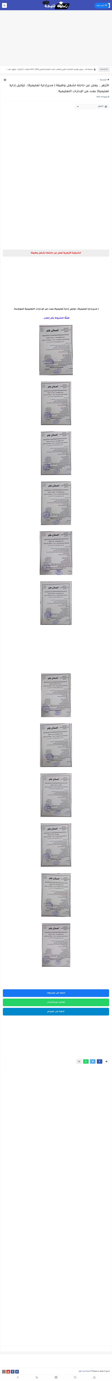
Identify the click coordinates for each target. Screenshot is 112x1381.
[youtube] (8, 1371)
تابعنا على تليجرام (56, 1012)
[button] (99, 1061)
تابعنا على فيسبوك (56, 993)
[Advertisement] (56, 45)
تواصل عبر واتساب (56, 1002)
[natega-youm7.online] (4, 1371)
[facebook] (17, 1371)
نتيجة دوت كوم (84, 1371)
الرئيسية (103, 80)
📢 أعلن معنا (102, 6)
